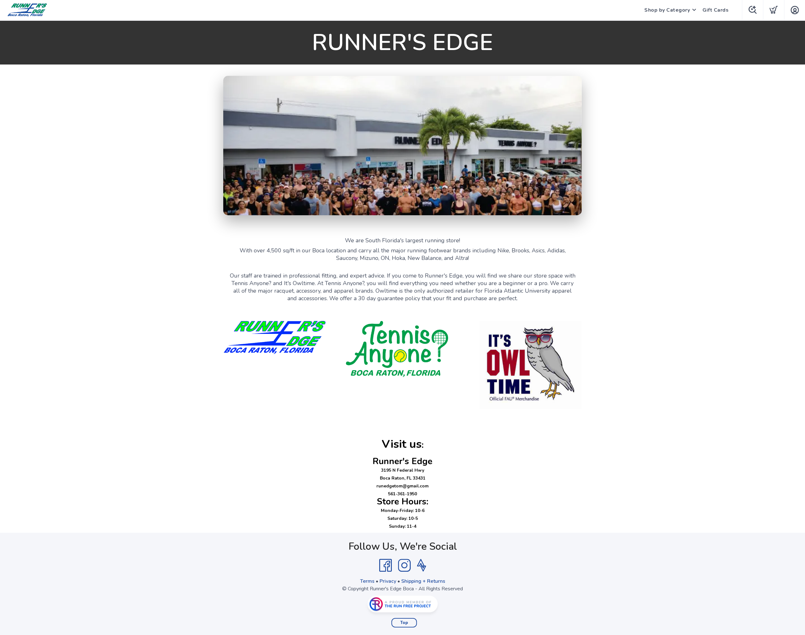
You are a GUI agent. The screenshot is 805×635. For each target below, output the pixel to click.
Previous (233, 144)
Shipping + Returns (423, 581)
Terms (367, 581)
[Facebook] (385, 565)
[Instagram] (404, 565)
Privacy (388, 581)
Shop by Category (667, 10)
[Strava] (421, 565)
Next (572, 144)
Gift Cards (715, 10)
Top (404, 623)
